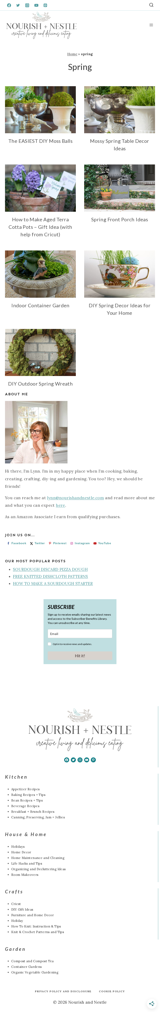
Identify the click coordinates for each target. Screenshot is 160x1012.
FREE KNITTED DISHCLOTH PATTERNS (50, 576)
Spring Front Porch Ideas (119, 219)
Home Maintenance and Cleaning (37, 858)
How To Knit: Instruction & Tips (36, 926)
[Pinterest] (45, 5)
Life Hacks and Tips (26, 863)
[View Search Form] (151, 5)
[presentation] (40, 109)
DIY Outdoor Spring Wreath (40, 384)
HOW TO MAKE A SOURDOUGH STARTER (53, 583)
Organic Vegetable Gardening (34, 972)
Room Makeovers (24, 875)
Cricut (16, 904)
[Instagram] (27, 5)
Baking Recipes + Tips (28, 795)
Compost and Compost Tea (32, 961)
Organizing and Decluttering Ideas (38, 869)
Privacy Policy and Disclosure (63, 991)
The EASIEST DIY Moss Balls (40, 141)
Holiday (17, 921)
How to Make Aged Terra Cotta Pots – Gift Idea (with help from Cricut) (40, 226)
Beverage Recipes (25, 806)
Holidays (18, 847)
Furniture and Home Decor (32, 915)
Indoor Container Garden (40, 305)
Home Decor (21, 852)
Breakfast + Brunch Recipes (33, 812)
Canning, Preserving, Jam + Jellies (38, 817)
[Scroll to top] (10, 996)
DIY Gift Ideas (22, 909)
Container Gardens (26, 967)
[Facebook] (9, 5)
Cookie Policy (112, 991)
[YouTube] (36, 5)
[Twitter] (18, 5)
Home (72, 54)
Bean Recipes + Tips (27, 800)
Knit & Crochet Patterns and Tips (37, 932)
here (60, 505)
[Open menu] (151, 25)
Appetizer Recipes (25, 789)
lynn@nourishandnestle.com (75, 497)
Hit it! (80, 655)
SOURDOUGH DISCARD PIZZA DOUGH (50, 569)
